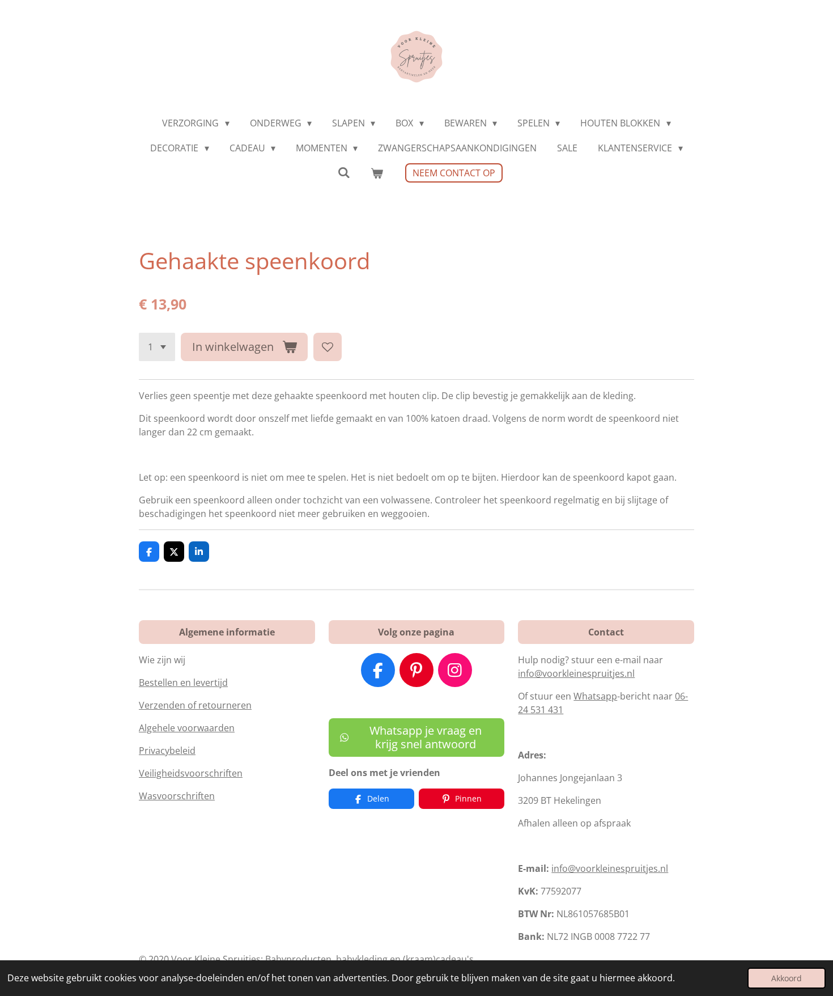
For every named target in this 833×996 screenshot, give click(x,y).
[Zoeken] (344, 172)
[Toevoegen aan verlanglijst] (327, 347)
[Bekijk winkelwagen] (376, 173)
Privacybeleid (167, 750)
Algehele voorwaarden (187, 728)
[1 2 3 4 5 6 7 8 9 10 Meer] (157, 347)
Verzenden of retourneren (195, 705)
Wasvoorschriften (177, 796)
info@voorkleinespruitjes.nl (576, 673)
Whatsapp (595, 696)
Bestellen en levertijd (183, 682)
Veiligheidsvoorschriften (191, 773)
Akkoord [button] (786, 978)
